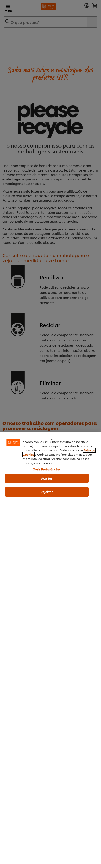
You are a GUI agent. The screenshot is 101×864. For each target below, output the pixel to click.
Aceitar (46, 478)
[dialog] (50, 648)
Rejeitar (47, 491)
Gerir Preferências (47, 469)
